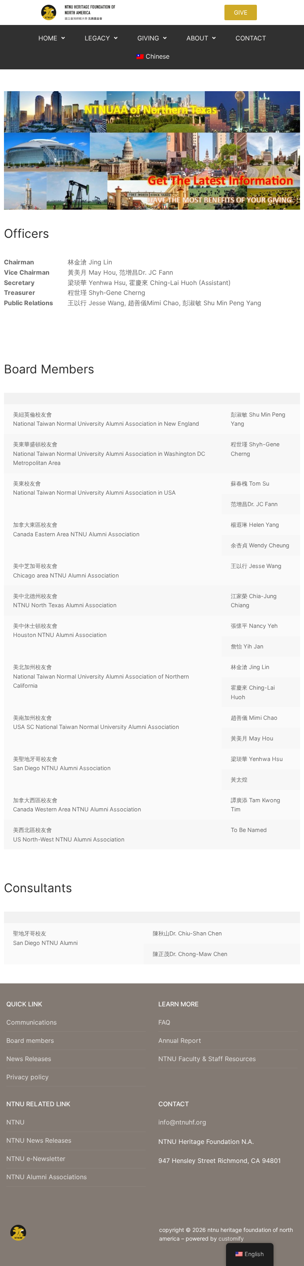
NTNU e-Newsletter (35, 1159)
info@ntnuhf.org (182, 1122)
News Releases (28, 1059)
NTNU (15, 1122)
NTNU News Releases (38, 1140)
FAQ (164, 1022)
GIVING (148, 38)
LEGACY (97, 38)
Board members (30, 1040)
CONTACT (251, 38)
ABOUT (197, 38)
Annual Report (179, 1040)
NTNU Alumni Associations (46, 1177)
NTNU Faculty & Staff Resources (207, 1059)
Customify (231, 1238)
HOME (47, 38)
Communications (31, 1022)
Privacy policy (27, 1077)
